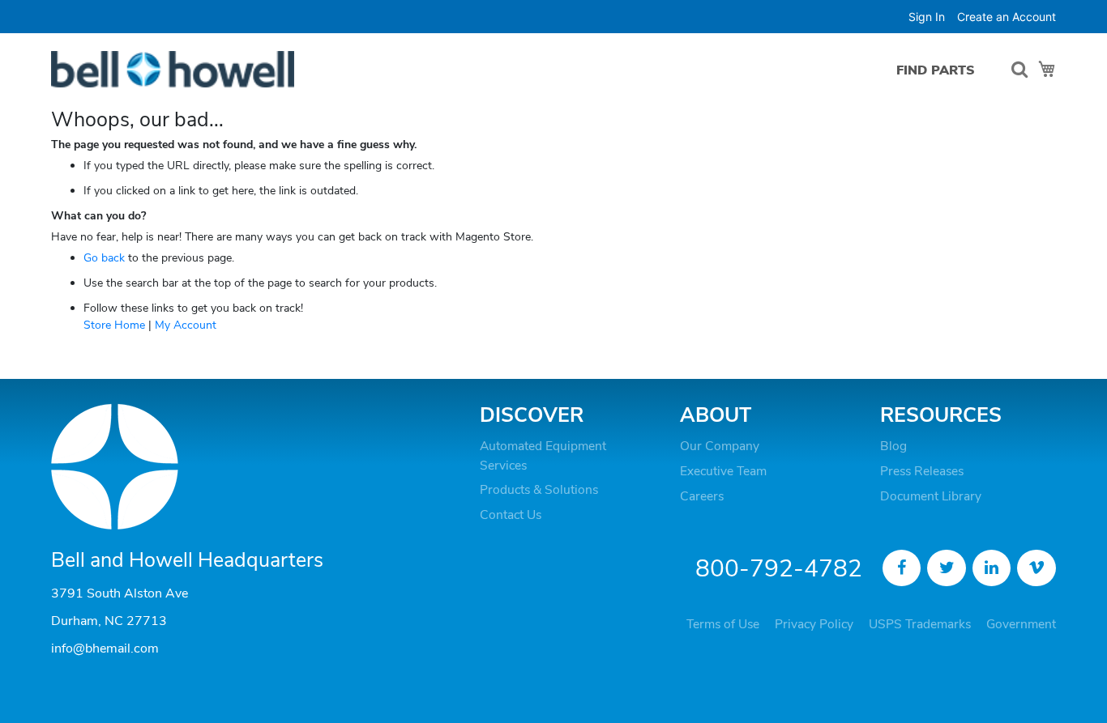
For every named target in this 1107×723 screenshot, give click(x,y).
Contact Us (510, 515)
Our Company (719, 446)
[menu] (939, 70)
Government (1021, 624)
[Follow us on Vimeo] (1036, 568)
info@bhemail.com (105, 648)
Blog (893, 446)
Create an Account (1006, 16)
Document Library (930, 496)
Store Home (114, 325)
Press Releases (922, 471)
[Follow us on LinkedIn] (991, 568)
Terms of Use (722, 624)
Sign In (926, 16)
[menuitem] (936, 70)
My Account (185, 325)
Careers (702, 496)
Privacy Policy (814, 624)
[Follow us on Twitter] (946, 568)
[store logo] (172, 69)
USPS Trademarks (920, 624)
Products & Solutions (539, 490)
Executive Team (723, 471)
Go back (104, 258)
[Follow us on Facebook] (902, 568)
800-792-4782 (778, 568)
